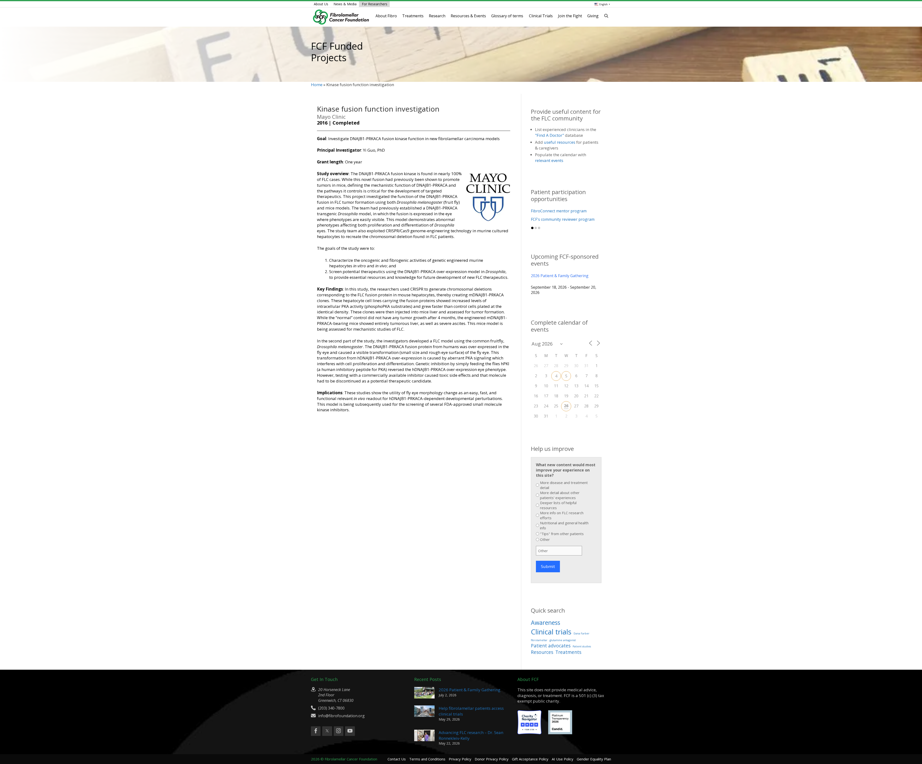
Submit (548, 566)
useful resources (559, 142)
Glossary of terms (507, 15)
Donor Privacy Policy (492, 759)
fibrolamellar (539, 640)
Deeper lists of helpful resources (558, 505)
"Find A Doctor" (549, 135)
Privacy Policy (460, 759)
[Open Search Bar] (606, 16)
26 (566, 405)
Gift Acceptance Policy (530, 759)
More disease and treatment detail (564, 485)
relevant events (549, 160)
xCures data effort (547, 219)
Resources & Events (468, 15)
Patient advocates (550, 646)
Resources (542, 652)
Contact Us (397, 759)
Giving (593, 15)
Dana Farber (581, 633)
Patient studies (582, 646)
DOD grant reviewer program (557, 211)
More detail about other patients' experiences (560, 495)
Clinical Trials (541, 15)
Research (437, 15)
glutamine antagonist (563, 640)
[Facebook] (316, 731)
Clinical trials (551, 632)
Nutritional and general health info (564, 525)
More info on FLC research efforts (561, 515)
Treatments (413, 15)
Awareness (545, 623)
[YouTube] (350, 731)
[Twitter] (327, 731)
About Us (321, 4)
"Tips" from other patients (562, 533)
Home (316, 84)
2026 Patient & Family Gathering (559, 275)
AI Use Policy (562, 759)
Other (545, 539)
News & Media (345, 4)
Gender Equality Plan (594, 759)
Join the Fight (570, 15)
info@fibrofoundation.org (341, 715)
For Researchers (374, 4)
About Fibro (386, 15)
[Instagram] (338, 731)
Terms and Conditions (427, 759)
